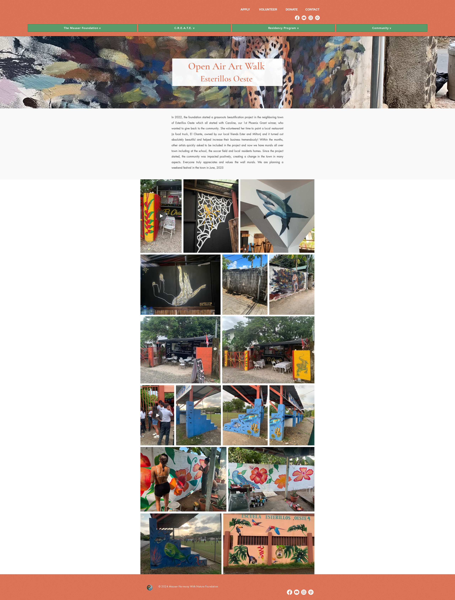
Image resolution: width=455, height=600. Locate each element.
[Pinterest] (317, 17)
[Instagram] (310, 17)
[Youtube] (304, 17)
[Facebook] (297, 17)
